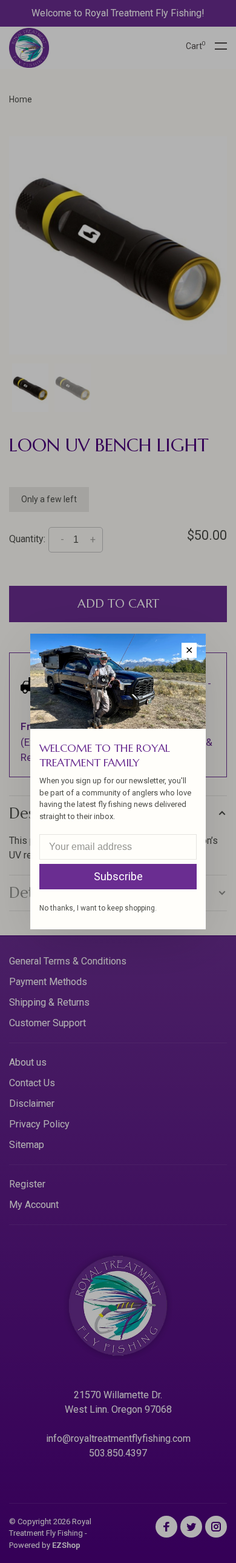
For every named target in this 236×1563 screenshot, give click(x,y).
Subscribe (118, 876)
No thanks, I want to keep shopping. (98, 908)
